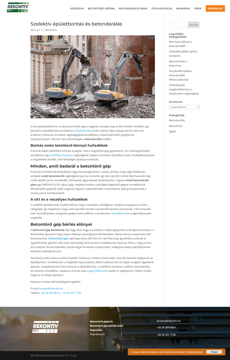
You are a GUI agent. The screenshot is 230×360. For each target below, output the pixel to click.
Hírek (198, 8)
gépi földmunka (98, 271)
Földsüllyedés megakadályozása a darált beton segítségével (184, 89)
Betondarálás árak (133, 8)
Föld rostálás (162, 8)
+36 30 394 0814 (50, 293)
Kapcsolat (215, 8)
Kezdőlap (77, 8)
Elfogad (214, 351)
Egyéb (172, 131)
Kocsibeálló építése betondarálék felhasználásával (180, 75)
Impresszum (97, 334)
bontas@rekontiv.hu (51, 288)
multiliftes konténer (61, 155)
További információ (195, 352)
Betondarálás (177, 120)
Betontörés (51, 29)
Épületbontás (83, 130)
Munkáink (183, 8)
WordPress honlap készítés (47, 355)
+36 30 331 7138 (71, 293)
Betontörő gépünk (101, 8)
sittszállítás (117, 213)
